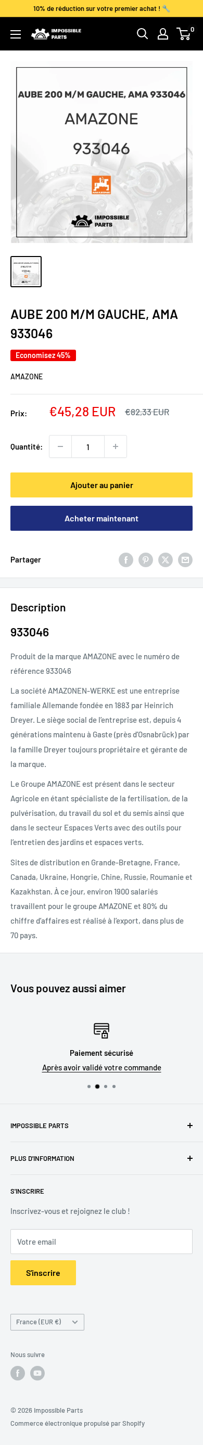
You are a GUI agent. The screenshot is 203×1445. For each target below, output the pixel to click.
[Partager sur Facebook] (126, 559)
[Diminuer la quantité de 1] (60, 446)
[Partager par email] (185, 559)
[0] (184, 34)
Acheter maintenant (101, 518)
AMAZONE (26, 376)
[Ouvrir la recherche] (142, 34)
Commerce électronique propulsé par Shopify (77, 1423)
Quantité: (26, 446)
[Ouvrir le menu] (15, 34)
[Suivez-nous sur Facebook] (17, 1373)
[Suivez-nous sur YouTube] (37, 1373)
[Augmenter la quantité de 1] (115, 446)
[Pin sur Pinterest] (145, 559)
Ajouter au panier (101, 485)
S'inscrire (43, 1272)
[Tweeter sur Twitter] (165, 559)
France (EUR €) (38, 1322)
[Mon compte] (163, 34)
